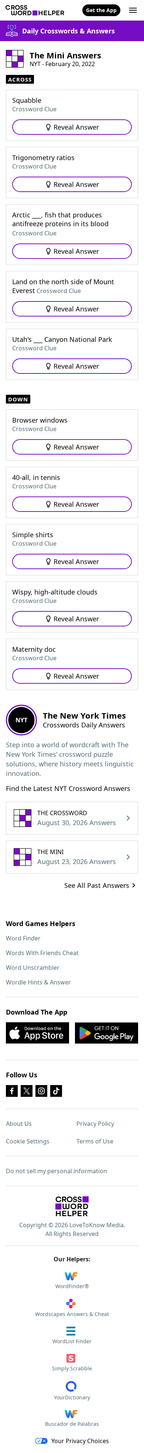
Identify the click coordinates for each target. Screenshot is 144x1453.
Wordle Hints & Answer (38, 982)
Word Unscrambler (32, 968)
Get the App (101, 10)
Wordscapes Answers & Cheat (72, 1314)
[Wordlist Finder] (72, 1206)
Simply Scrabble (72, 1368)
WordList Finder (72, 1341)
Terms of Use (94, 1141)
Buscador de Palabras (72, 1423)
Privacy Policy (95, 1124)
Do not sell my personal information (56, 1171)
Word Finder (23, 938)
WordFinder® (72, 1286)
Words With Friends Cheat (42, 953)
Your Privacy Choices (80, 1441)
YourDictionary (72, 1397)
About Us (19, 1124)
